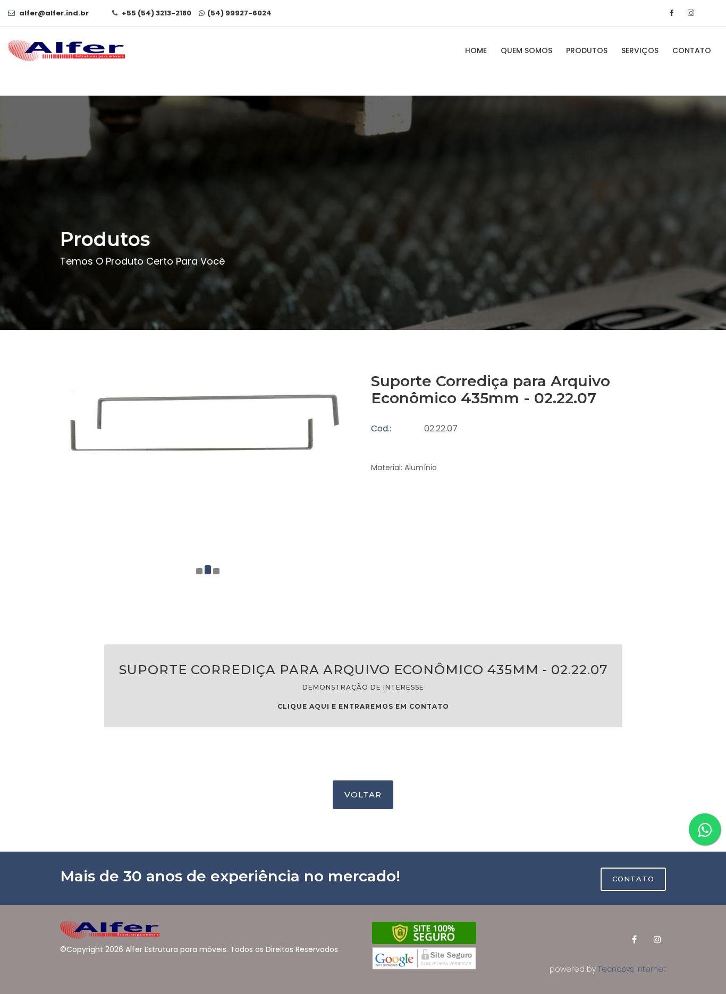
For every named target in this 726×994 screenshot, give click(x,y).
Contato (691, 50)
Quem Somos (526, 50)
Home (476, 50)
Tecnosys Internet (632, 969)
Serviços (640, 50)
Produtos (586, 50)
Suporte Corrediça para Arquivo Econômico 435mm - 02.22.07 (363, 686)
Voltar (363, 794)
